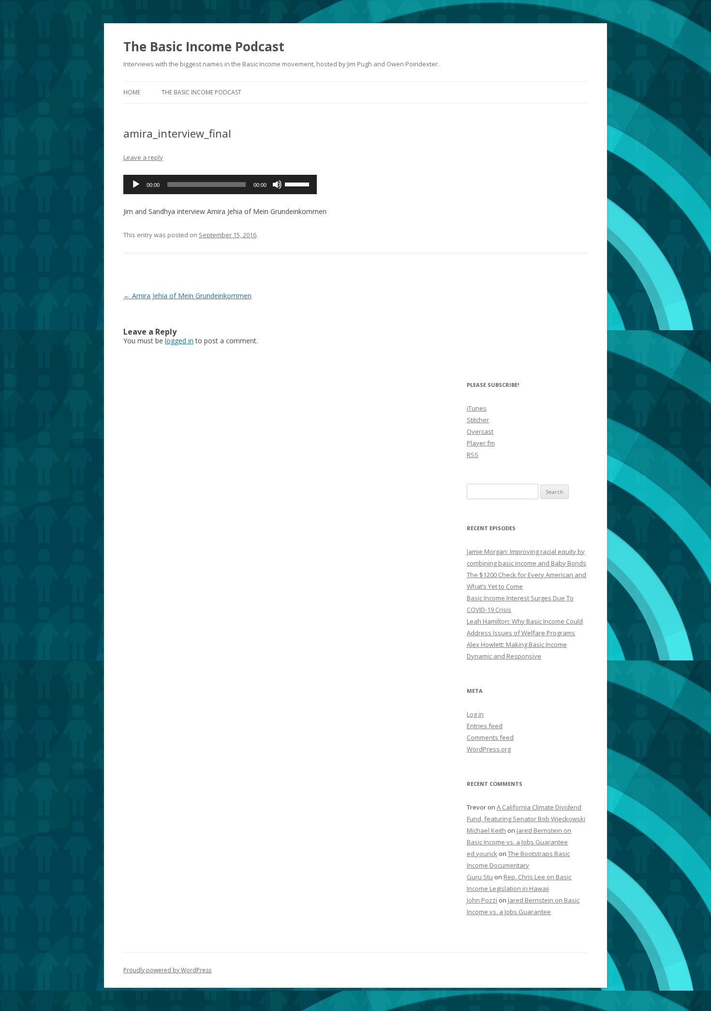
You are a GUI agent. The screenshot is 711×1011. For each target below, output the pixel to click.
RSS (472, 454)
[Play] (136, 184)
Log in (475, 714)
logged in (179, 340)
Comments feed (490, 737)
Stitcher (478, 419)
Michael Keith (486, 830)
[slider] (298, 183)
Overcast (480, 431)
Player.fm (481, 443)
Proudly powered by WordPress (167, 970)
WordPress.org (489, 749)
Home (131, 92)
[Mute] (277, 184)
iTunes (477, 408)
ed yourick (482, 853)
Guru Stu (480, 877)
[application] (220, 184)
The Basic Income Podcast (203, 46)
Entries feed (485, 725)
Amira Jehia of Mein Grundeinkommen (187, 295)
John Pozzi (482, 900)
